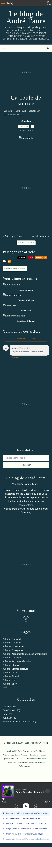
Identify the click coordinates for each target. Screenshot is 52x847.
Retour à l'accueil (26, 243)
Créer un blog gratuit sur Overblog (15, 755)
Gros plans (26, 121)
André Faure (27, 509)
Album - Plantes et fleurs (15, 668)
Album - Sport (10, 683)
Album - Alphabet (12, 639)
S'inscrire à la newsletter (14, 269)
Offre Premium (12, 762)
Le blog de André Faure (26, 17)
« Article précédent (12, 236)
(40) (19, 721)
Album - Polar (10, 672)
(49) (10, 717)
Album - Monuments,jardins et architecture (25, 653)
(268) (10, 706)
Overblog (43, 742)
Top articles (34, 755)
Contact (43, 755)
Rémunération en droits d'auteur (36, 759)
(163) (11, 710)
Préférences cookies (25, 766)
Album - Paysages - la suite (17, 661)
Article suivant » (40, 236)
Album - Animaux (12, 642)
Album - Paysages (12, 657)
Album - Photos (11, 665)
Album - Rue (9, 680)
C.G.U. (19, 759)
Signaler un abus (8, 759)
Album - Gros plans (13, 650)
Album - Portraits (12, 676)
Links (6, 687)
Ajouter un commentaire (26, 339)
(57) (8, 714)
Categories (33, 110)
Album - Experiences (13, 646)
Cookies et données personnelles (31, 762)
